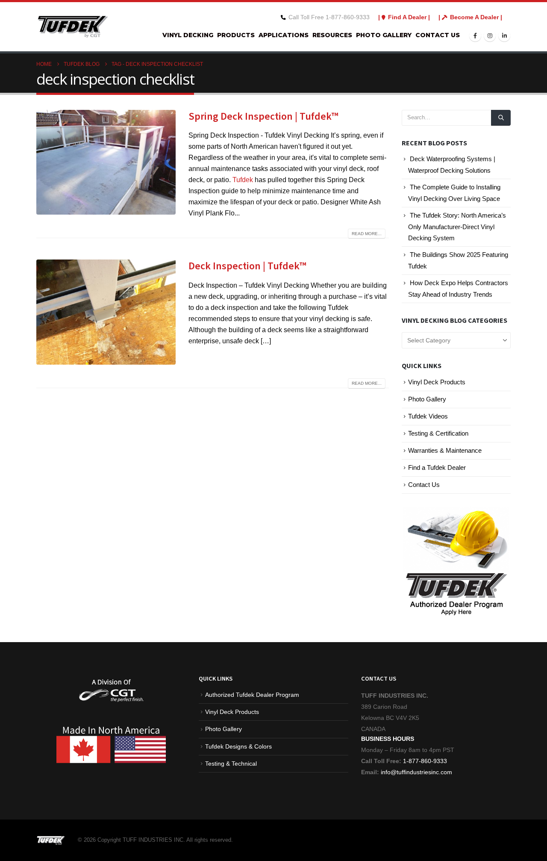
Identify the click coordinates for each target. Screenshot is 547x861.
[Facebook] (475, 35)
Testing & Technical (231, 763)
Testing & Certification (438, 433)
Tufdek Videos (428, 416)
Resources (332, 35)
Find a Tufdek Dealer (437, 467)
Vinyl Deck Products (436, 382)
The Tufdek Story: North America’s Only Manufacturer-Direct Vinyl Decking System (457, 227)
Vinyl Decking (187, 35)
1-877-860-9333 (425, 761)
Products (236, 35)
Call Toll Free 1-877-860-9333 (329, 17)
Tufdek (242, 179)
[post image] (106, 162)
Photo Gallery (384, 35)
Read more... (367, 233)
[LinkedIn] (504, 35)
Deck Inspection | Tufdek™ (247, 266)
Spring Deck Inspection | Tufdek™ (263, 116)
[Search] (501, 117)
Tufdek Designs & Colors (238, 746)
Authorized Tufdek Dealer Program (252, 694)
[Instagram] (490, 35)
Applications (284, 35)
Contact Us (437, 35)
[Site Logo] (72, 26)
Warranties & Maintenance (445, 450)
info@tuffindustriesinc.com (415, 772)
